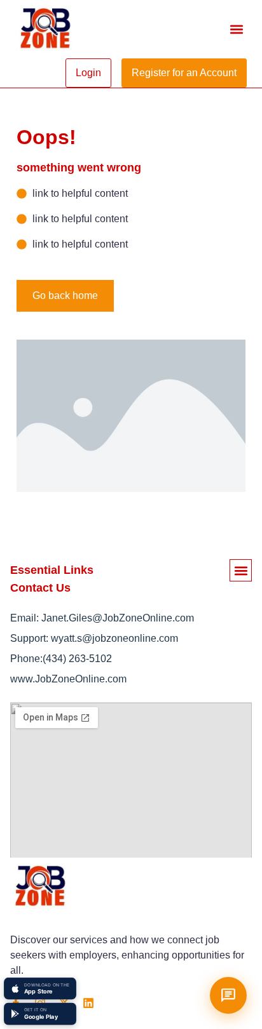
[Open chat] (228, 995)
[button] (236, 29)
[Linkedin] (88, 1003)
